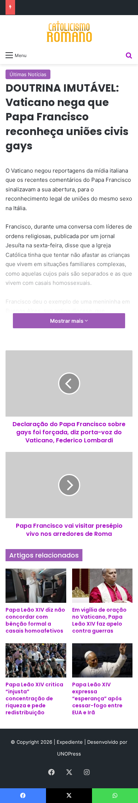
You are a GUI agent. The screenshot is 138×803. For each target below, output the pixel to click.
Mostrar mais (67, 321)
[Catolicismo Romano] (69, 31)
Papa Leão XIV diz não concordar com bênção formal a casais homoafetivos (35, 620)
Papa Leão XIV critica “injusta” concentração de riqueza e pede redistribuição (34, 698)
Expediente (70, 742)
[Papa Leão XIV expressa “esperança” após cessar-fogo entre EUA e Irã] (102, 660)
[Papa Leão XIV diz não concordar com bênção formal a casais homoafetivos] (36, 586)
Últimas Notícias (28, 74)
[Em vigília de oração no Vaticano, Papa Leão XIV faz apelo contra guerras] (102, 586)
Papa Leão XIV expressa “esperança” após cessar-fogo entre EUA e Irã (97, 698)
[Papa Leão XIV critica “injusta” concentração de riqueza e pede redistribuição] (36, 660)
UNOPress (69, 754)
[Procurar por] (128, 54)
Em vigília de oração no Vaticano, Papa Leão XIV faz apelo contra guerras (99, 620)
